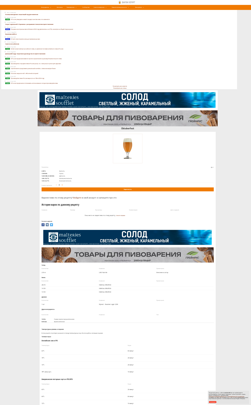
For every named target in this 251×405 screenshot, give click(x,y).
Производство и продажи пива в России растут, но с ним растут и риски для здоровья (36, 63)
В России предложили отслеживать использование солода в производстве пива (34, 83)
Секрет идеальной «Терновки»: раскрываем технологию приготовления (29, 24)
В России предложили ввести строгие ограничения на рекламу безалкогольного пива (36, 59)
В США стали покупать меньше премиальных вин (25, 39)
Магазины (60, 7)
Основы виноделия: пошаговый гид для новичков (21, 14)
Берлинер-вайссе (11, 34)
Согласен (213, 402)
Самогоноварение (99, 7)
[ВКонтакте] (48, 224)
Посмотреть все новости (120, 86)
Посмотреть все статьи (119, 88)
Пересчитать (128, 189)
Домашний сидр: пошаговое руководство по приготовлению (25, 54)
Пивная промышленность (119, 7)
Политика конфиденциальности (217, 396)
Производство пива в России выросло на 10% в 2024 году (27, 78)
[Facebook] (44, 224)
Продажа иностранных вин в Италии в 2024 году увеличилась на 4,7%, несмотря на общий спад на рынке (42, 29)
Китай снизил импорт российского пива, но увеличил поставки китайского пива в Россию (37, 49)
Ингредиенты (45, 7)
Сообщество (86, 7)
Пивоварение (71, 7)
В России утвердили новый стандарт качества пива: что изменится (30, 19)
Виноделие (138, 7)
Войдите (77, 197)
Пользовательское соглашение (235, 396)
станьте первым (120, 215)
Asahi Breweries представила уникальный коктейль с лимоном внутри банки (33, 68)
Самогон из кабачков (12, 44)
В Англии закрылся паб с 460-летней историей (24, 73)
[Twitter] (52, 224)
